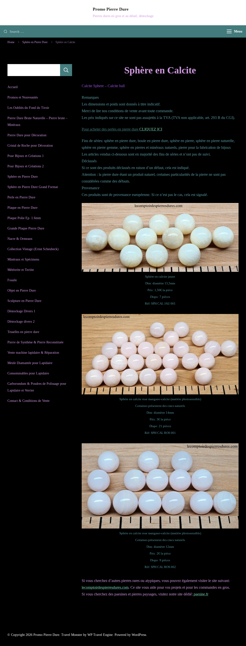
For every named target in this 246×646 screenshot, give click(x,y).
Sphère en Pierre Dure (22, 176)
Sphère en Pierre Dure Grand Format (32, 187)
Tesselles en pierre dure (23, 332)
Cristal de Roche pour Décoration (30, 145)
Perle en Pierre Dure (21, 197)
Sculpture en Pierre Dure (24, 301)
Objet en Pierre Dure (21, 290)
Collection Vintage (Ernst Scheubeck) (33, 249)
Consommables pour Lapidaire (28, 373)
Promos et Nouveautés (22, 97)
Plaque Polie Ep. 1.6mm (24, 218)
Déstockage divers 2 (21, 321)
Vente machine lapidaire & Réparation (33, 352)
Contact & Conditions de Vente (28, 401)
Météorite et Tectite (20, 270)
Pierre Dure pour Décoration (26, 135)
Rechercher (66, 70)
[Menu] (229, 31)
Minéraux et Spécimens (23, 259)
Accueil (12, 87)
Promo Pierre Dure (111, 9)
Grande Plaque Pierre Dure (25, 228)
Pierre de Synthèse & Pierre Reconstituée (35, 342)
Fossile (12, 280)
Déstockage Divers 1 (21, 311)
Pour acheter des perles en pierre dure (122, 129)
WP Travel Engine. (100, 635)
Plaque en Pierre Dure (22, 207)
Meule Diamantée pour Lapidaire (29, 363)
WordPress (139, 635)
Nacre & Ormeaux (19, 239)
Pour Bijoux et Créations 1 (25, 156)
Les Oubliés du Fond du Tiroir (28, 108)
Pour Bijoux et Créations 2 (25, 166)
